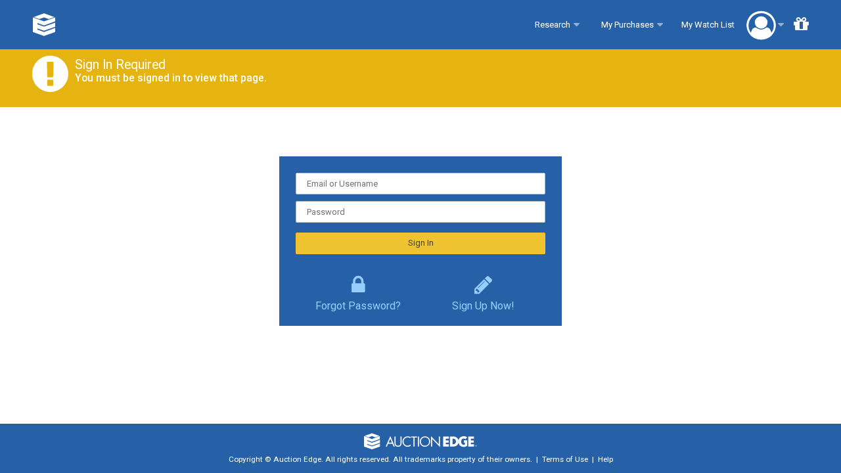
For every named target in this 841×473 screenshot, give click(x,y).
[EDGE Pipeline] (44, 24)
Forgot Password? (358, 303)
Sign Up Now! (483, 303)
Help (605, 459)
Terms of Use (565, 459)
